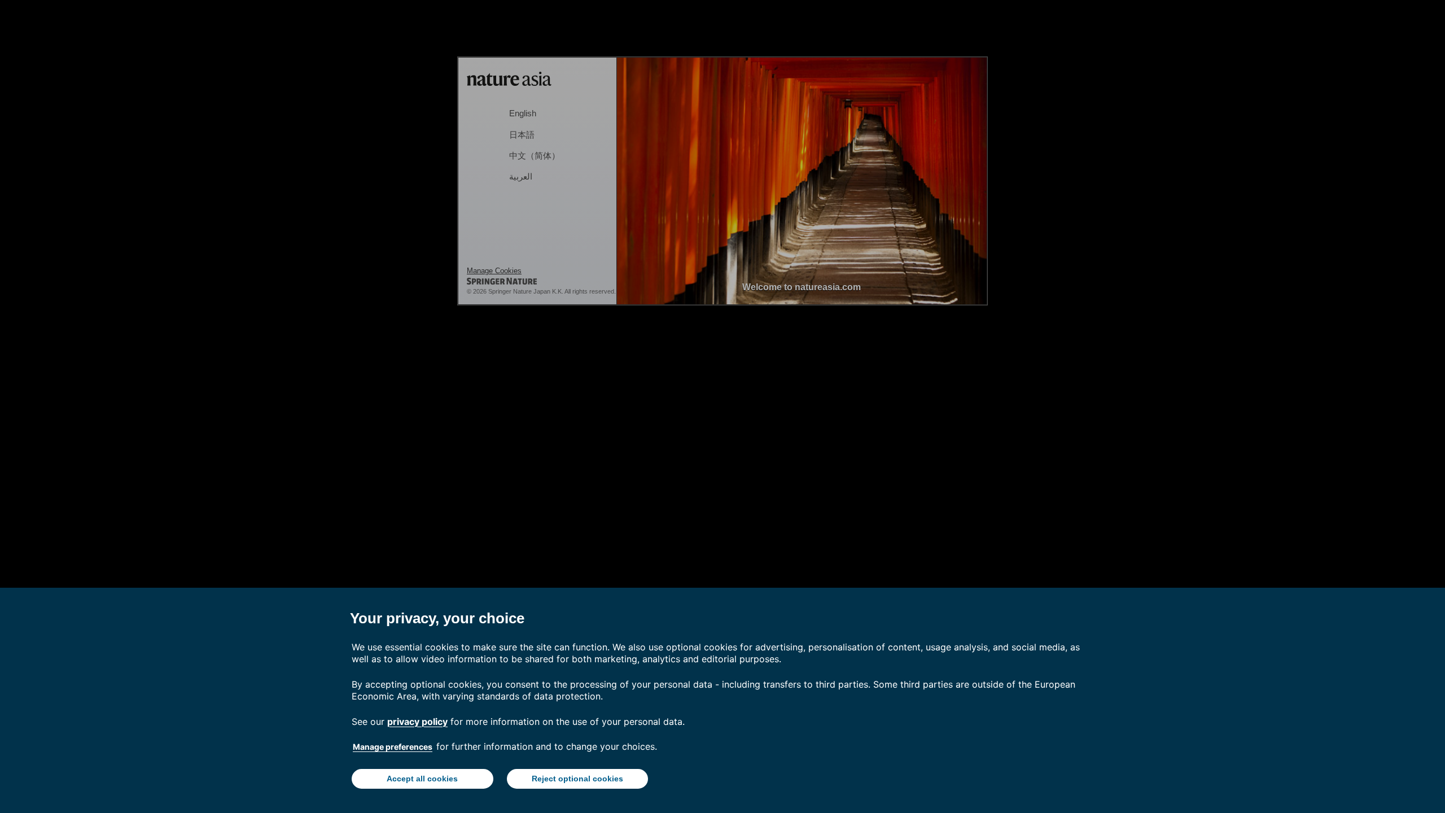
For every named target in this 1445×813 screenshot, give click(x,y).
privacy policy (417, 721)
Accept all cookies (422, 778)
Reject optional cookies (577, 778)
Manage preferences (392, 746)
